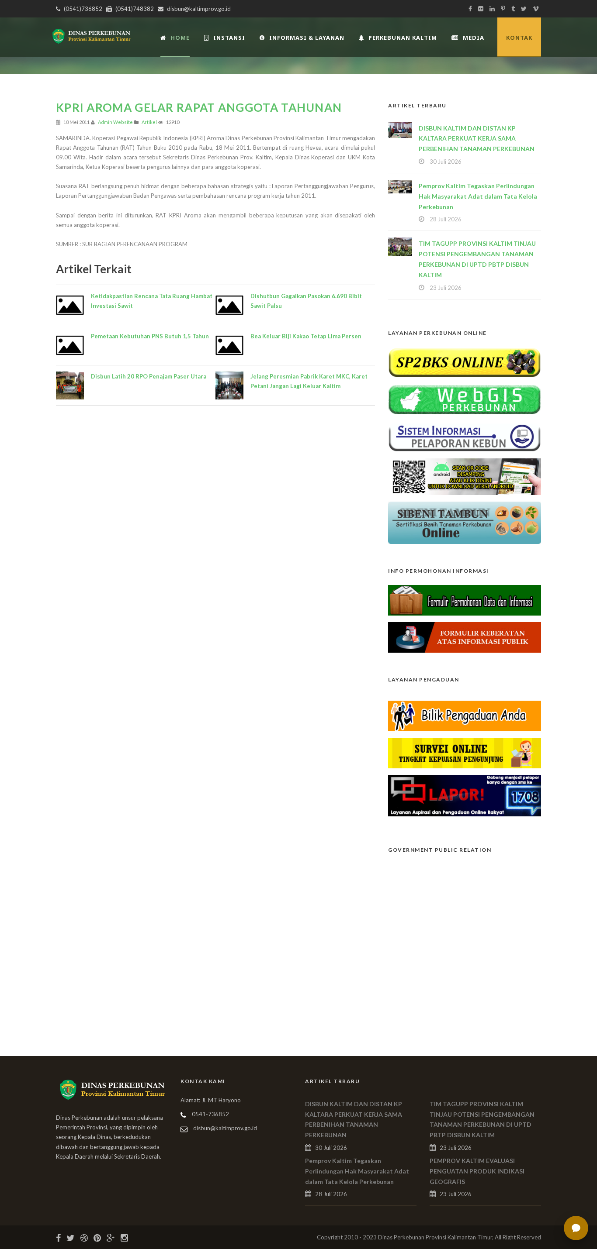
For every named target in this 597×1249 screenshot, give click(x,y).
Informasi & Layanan (306, 37)
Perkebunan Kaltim (402, 37)
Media (473, 37)
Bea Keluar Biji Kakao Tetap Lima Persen (305, 336)
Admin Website (115, 122)
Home (180, 37)
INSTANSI (229, 37)
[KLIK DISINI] (464, 361)
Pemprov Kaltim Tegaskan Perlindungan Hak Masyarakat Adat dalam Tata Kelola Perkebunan (478, 196)
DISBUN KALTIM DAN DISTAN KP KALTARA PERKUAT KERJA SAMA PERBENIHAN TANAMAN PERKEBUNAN (477, 138)
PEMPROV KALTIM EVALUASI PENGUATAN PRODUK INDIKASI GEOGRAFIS (477, 1171)
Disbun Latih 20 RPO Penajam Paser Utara (148, 376)
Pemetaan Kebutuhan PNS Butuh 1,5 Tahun (150, 336)
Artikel (149, 122)
